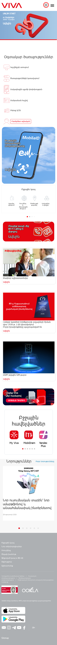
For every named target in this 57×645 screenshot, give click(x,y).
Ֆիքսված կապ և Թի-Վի (12, 558)
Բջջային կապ (7, 542)
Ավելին (10, 169)
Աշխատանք (7, 565)
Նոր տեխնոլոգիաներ (11, 546)
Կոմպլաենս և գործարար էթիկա (12, 576)
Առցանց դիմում (16, 400)
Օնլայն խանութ (8, 554)
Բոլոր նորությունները (45, 461)
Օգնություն (6, 562)
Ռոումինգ (6, 550)
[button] (22, 448)
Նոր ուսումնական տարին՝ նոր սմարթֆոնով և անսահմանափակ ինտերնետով (27, 504)
